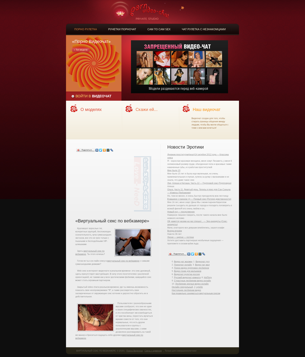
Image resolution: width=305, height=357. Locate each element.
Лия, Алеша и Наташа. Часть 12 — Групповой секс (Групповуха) (199, 183)
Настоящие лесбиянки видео (186, 290)
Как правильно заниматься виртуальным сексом (196, 293)
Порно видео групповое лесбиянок (191, 268)
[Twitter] (101, 150)
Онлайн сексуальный (182, 287)
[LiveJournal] (112, 150)
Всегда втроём (174, 231)
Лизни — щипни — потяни (180, 237)
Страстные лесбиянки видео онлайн (192, 280)
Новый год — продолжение (181, 212)
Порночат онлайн (183, 265)
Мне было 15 (173, 170)
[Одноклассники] (104, 150)
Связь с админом (153, 351)
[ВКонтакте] (97, 150)
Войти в (93, 96)
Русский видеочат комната (187, 277)
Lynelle (199, 287)
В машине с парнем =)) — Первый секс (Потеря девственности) (199, 199)
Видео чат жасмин (183, 261)
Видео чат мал (202, 265)
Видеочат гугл (203, 261)
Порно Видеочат (134, 351)
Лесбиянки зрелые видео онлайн (192, 284)
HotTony (208, 277)
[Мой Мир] (108, 150)
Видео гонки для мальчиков (187, 271)
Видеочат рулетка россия (187, 274)
